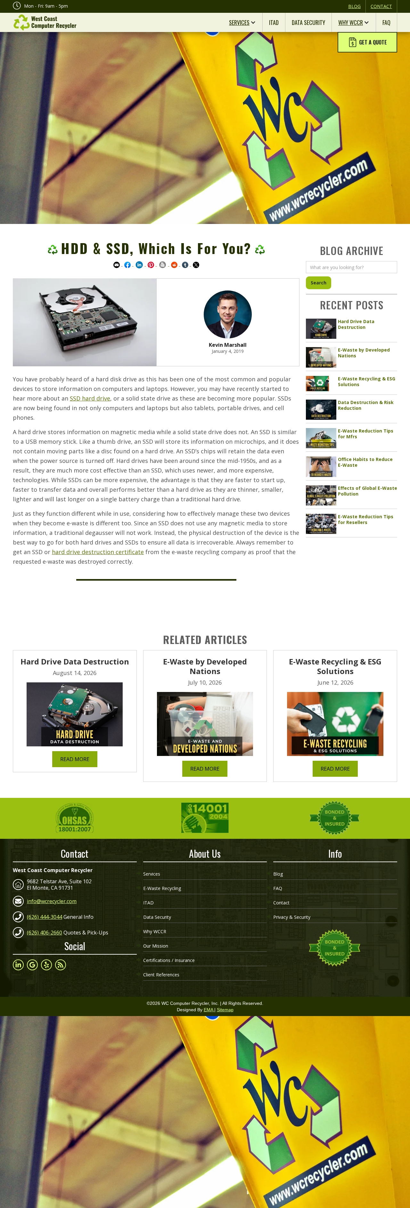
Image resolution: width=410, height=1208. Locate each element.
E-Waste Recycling (162, 888)
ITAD (274, 22)
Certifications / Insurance (169, 960)
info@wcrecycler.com (52, 901)
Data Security (308, 22)
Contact (381, 6)
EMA (209, 1009)
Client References (161, 975)
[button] (367, 42)
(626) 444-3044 (44, 916)
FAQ (386, 22)
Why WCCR (350, 22)
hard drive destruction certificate (98, 552)
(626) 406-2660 (44, 932)
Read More (74, 759)
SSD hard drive (90, 398)
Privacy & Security (291, 917)
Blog (354, 6)
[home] (45, 22)
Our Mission (155, 946)
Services (239, 22)
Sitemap (225, 1009)
